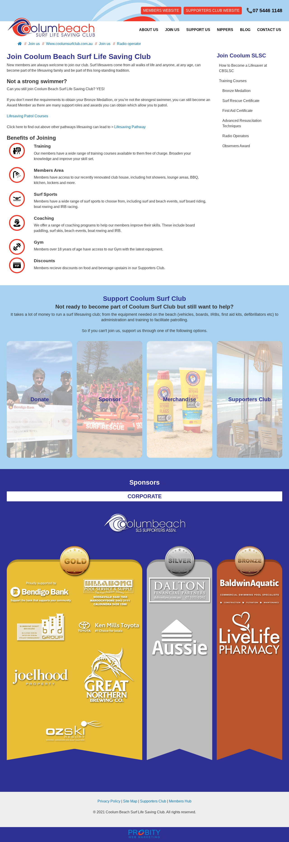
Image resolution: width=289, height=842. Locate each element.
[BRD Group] (41, 627)
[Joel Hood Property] (41, 679)
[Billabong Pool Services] (108, 592)
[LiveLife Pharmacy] (249, 633)
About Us (148, 30)
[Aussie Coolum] (179, 639)
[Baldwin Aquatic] (249, 592)
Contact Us (269, 30)
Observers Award (236, 146)
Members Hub (180, 801)
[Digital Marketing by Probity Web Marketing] (144, 837)
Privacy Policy (109, 801)
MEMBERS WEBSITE (161, 10)
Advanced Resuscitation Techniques (241, 123)
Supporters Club (153, 801)
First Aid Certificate (237, 111)
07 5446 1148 (264, 10)
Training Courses (233, 81)
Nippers (225, 30)
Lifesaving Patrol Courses (27, 116)
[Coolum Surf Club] (50, 29)
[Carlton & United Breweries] (108, 679)
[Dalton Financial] (179, 590)
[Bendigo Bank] (41, 592)
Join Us (172, 30)
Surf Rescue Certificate (240, 101)
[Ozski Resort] (74, 731)
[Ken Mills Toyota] (108, 627)
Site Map (130, 801)
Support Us (198, 30)
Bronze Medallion (236, 91)
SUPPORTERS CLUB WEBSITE (213, 10)
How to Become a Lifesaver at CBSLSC (243, 68)
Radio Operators (235, 136)
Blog (245, 30)
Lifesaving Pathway (130, 127)
